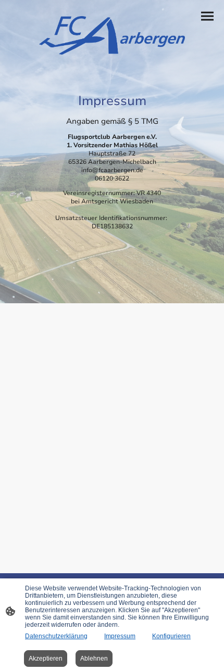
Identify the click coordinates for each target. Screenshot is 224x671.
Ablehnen (94, 658)
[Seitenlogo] (112, 35)
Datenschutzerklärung (56, 636)
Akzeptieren (46, 658)
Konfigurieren (171, 636)
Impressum (119, 636)
